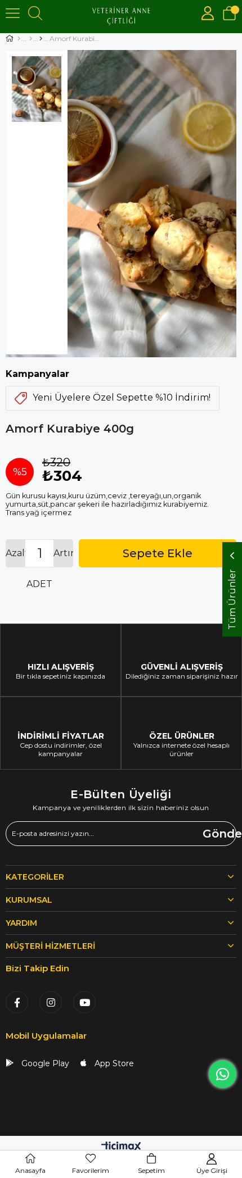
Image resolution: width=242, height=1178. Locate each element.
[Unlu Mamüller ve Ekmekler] (40, 39)
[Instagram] (50, 1002)
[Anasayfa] (18, 39)
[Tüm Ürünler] (30, 39)
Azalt (15, 553)
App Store (113, 1063)
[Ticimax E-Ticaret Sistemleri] (121, 1147)
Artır (63, 553)
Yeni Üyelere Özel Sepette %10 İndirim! (121, 397)
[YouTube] (84, 1002)
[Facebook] (17, 1002)
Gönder (219, 833)
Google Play (44, 1063)
